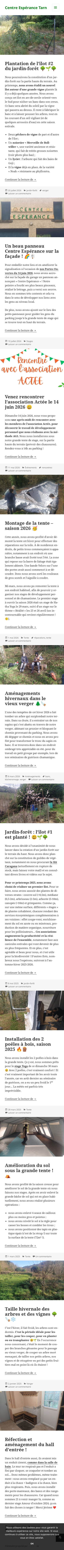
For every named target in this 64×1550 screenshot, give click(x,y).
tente (48, 637)
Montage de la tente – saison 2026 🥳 (29, 525)
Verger (30, 1383)
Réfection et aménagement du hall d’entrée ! (29, 1444)
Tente (26, 637)
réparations (39, 637)
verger (45, 190)
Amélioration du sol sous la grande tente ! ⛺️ (29, 1170)
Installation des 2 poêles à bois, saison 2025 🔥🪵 (28, 1044)
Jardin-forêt (31, 190)
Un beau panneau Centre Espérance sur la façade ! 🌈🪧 (32, 251)
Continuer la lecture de (21, 179)
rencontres (47, 467)
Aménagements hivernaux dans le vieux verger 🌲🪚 (25, 698)
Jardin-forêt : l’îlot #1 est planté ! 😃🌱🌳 (28, 834)
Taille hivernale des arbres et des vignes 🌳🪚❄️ (31, 1314)
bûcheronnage (12, 779)
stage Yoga (21, 1066)
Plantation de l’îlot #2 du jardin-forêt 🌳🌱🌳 (30, 66)
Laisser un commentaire (19, 193)
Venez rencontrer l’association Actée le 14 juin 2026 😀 (32, 402)
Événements (31, 467)
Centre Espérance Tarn (26, 7)
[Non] (59, 1536)
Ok (32, 1543)
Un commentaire (43, 1256)
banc (47, 776)
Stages (29, 341)
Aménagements (32, 776)
